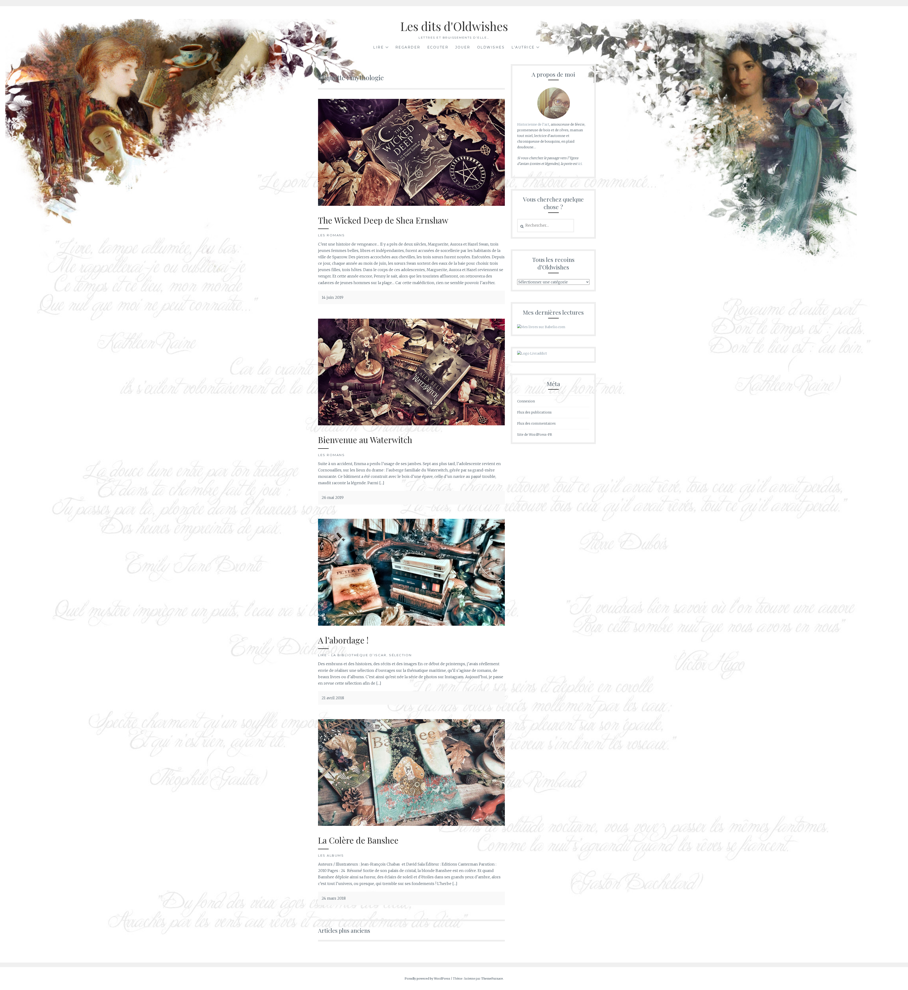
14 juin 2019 (332, 297)
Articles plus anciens (344, 930)
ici (579, 164)
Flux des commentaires (536, 423)
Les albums (331, 855)
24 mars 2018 (334, 898)
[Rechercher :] (545, 225)
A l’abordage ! (343, 640)
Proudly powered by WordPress (427, 978)
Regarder (407, 47)
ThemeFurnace (492, 978)
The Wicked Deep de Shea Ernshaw (383, 220)
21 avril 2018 (333, 697)
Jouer (462, 47)
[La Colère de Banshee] (411, 824)
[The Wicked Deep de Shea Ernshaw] (411, 204)
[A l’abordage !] (411, 624)
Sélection (400, 655)
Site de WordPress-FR (534, 434)
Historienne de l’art (533, 124)
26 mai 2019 (333, 497)
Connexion (526, 401)
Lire (378, 47)
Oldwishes (491, 47)
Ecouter (438, 47)
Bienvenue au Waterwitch (365, 439)
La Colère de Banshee (358, 840)
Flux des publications (534, 412)
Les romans (331, 235)
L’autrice (523, 47)
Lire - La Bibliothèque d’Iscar (352, 655)
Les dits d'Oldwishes (454, 26)
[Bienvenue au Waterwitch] (411, 424)
